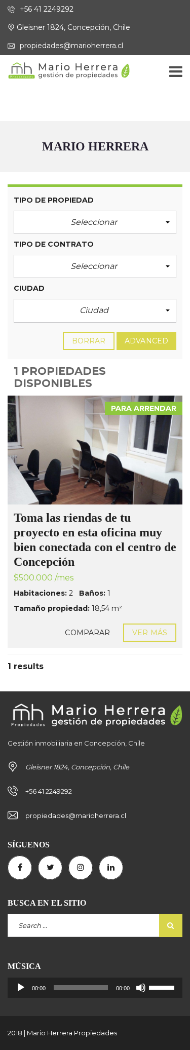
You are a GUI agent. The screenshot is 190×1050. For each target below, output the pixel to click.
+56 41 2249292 (45, 9)
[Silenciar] (141, 988)
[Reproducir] (21, 988)
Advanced (146, 340)
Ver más (149, 632)
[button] (95, 222)
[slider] (163, 987)
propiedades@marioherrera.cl (70, 45)
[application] (95, 988)
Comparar (87, 632)
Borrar (89, 340)
